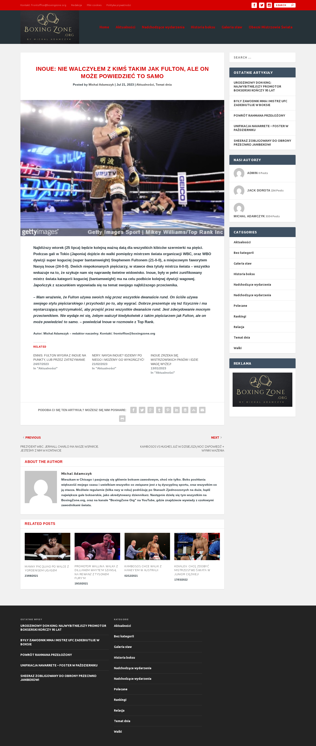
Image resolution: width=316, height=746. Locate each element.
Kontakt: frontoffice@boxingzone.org (43, 5)
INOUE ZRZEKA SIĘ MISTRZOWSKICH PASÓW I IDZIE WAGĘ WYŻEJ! (174, 360)
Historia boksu (203, 27)
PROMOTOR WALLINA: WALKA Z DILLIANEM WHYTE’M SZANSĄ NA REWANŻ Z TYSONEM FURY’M (96, 572)
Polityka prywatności (118, 5)
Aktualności (125, 27)
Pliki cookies (94, 5)
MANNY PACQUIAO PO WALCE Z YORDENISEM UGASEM (47, 568)
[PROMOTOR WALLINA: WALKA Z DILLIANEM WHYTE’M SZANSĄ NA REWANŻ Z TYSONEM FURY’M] (97, 546)
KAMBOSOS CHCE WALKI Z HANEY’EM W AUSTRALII (143, 568)
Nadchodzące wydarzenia (163, 27)
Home (104, 27)
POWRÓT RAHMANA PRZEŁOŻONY (259, 115)
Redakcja (76, 5)
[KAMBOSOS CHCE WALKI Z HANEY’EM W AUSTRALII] (147, 546)
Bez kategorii (244, 252)
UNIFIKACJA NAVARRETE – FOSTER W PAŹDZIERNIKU (59, 665)
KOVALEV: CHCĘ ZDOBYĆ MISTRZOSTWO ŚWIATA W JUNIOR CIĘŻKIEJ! (192, 570)
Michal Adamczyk (101, 84)
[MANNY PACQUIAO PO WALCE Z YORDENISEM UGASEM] (47, 546)
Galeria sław (232, 27)
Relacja (239, 327)
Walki (238, 348)
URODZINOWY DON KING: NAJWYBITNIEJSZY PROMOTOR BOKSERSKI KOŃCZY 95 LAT (257, 86)
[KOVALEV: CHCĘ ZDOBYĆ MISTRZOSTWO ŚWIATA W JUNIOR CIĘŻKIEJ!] (197, 546)
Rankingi (240, 316)
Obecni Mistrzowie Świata (270, 27)
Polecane (240, 305)
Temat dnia (164, 84)
